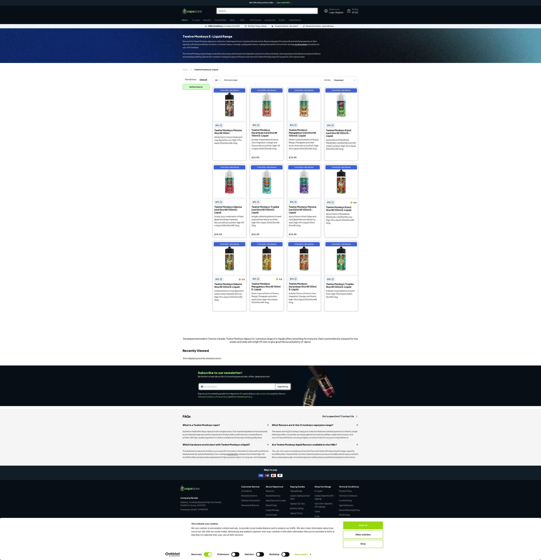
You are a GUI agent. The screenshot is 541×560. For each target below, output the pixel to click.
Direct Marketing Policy (242, 397)
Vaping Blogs (296, 491)
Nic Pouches (255, 20)
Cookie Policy (345, 500)
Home (185, 69)
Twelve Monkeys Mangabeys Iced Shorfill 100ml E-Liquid (303, 91)
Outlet (282, 20)
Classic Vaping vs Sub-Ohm (300, 497)
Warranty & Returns (250, 505)
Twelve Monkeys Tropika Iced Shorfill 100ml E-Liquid (265, 168)
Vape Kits (207, 20)
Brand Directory (273, 495)
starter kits (232, 454)
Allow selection (363, 534)
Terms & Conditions (206, 397)
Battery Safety (297, 508)
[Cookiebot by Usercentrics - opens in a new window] (172, 554)
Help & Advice (295, 20)
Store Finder (271, 515)
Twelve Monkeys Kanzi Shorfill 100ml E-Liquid (340, 168)
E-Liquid (196, 20)
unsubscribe (265, 394)
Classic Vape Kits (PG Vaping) (324, 497)
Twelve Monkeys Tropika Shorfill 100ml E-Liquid (337, 245)
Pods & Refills (220, 20)
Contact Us (246, 491)
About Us (270, 491)
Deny (363, 544)
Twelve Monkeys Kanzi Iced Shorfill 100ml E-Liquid (339, 91)
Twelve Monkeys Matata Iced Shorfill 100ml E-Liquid (303, 168)
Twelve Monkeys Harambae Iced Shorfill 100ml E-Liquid (264, 91)
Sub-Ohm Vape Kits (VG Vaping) (324, 505)
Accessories (270, 20)
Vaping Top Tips (297, 503)
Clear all (203, 79)
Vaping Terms (296, 513)
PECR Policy (344, 515)
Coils (242, 20)
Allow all (363, 525)
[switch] (235, 554)
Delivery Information (250, 500)
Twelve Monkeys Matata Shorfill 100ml (226, 91)
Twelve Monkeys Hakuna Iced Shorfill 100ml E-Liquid (228, 168)
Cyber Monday (272, 510)
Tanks (232, 20)
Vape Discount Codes (276, 500)
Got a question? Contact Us (338, 416)
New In (185, 20)
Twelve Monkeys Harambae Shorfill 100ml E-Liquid (302, 245)
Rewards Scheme (249, 495)
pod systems (301, 44)
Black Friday (271, 505)
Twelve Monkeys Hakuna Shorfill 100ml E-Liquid (226, 245)
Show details (301, 554)
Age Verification (346, 505)
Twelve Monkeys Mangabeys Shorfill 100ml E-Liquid (265, 245)
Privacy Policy (222, 397)
